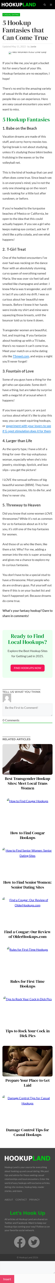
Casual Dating (11, 15)
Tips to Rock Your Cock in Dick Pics (28, 1033)
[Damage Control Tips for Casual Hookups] (27, 1123)
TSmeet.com (21, 356)
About (9, 1199)
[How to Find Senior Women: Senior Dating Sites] (27, 876)
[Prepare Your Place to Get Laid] (27, 1074)
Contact (21, 1199)
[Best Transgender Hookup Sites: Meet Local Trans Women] (27, 772)
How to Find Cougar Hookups (27, 835)
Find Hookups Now (27, 668)
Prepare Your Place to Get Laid (28, 1083)
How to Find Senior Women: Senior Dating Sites (27, 884)
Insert (7, 1279)
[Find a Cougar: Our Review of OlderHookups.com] (27, 925)
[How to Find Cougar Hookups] (27, 826)
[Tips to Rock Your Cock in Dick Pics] (27, 1024)
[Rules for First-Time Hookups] (27, 975)
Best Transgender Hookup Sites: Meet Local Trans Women (27, 783)
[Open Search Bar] (45, 4)
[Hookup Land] (19, 4)
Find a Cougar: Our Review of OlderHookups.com (27, 934)
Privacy (34, 1199)
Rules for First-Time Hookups (27, 984)
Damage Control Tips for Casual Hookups (27, 1132)
